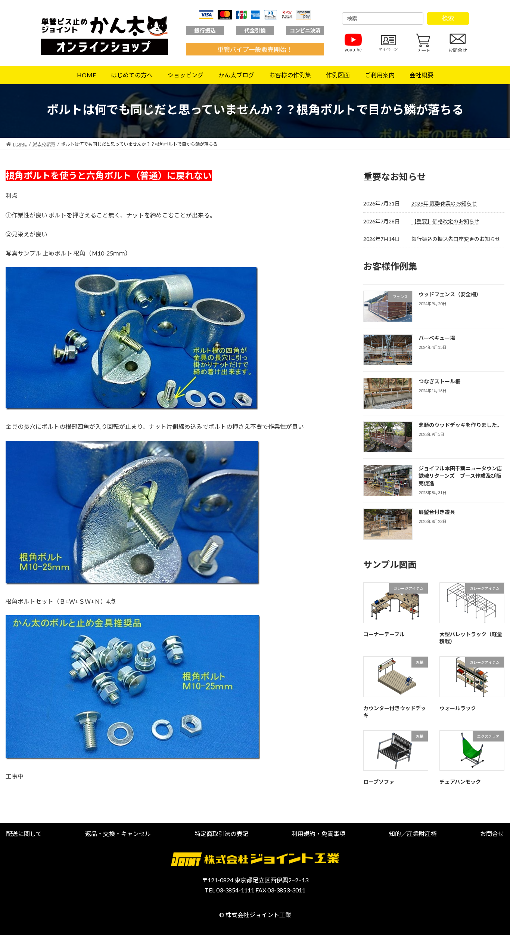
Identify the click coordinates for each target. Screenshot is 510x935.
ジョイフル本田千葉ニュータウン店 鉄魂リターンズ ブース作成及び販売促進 (463, 475)
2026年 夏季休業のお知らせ (444, 204)
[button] (24, 833)
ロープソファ (378, 782)
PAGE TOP (491, 900)
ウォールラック (457, 708)
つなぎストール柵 (439, 381)
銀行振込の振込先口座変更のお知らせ (455, 239)
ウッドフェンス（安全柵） (450, 294)
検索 (448, 18)
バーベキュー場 (437, 338)
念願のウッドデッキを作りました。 (460, 425)
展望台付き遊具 (437, 512)
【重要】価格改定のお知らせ (445, 221)
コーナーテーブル (384, 634)
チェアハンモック (460, 782)
